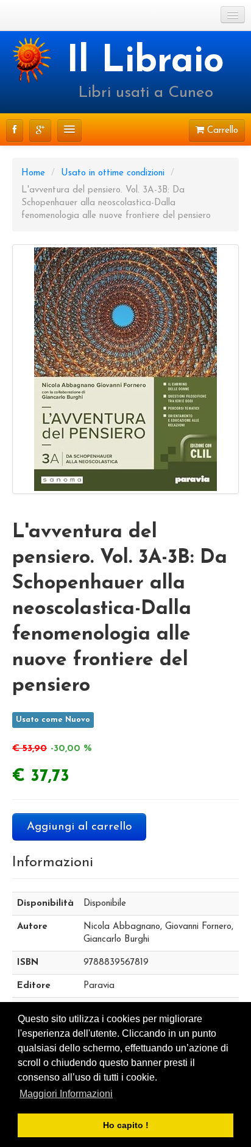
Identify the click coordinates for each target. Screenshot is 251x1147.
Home (33, 173)
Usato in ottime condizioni (112, 173)
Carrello (221, 130)
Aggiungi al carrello (79, 827)
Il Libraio (145, 62)
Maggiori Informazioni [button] (66, 1094)
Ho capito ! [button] (126, 1125)
